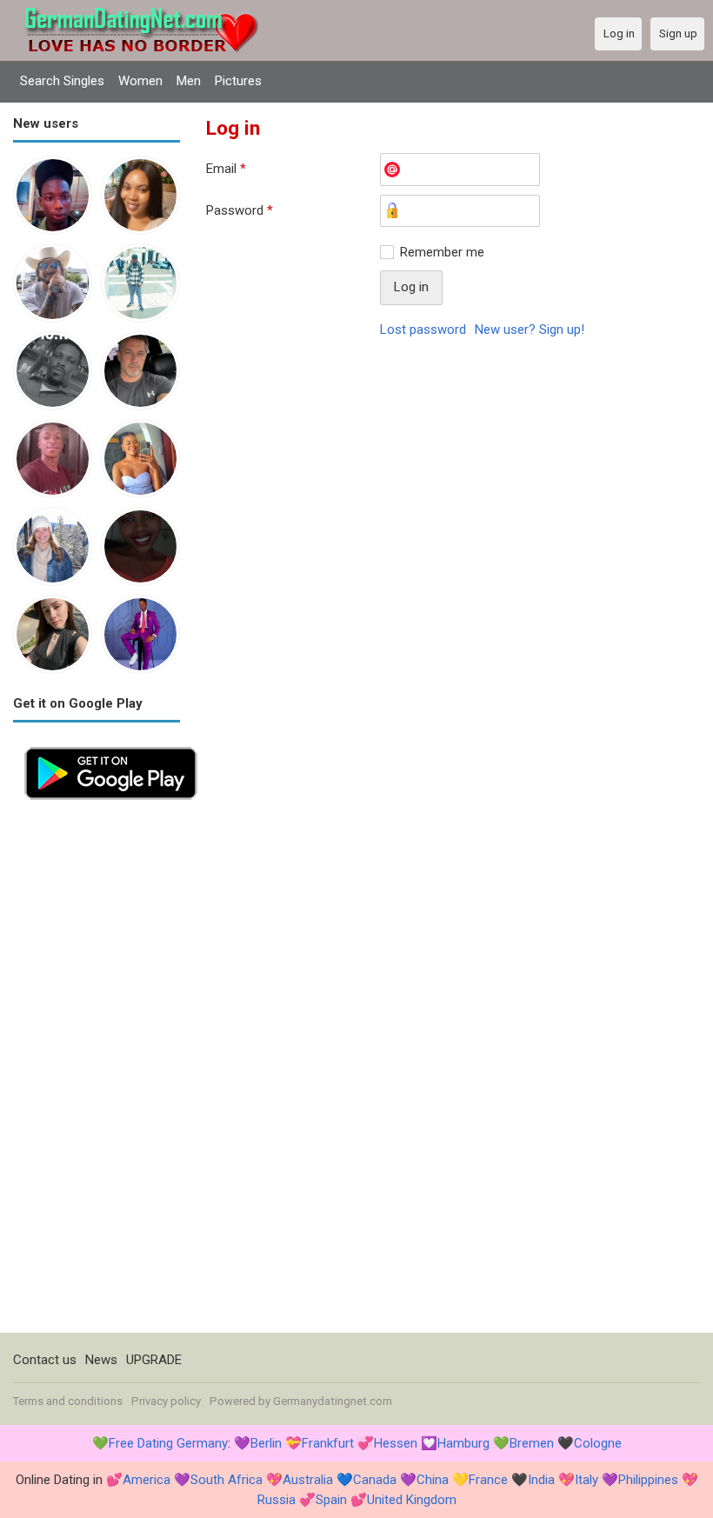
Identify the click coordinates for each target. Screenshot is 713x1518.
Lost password (423, 329)
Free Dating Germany (168, 1443)
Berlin (266, 1443)
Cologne (598, 1443)
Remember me (442, 252)
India (541, 1480)
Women (140, 81)
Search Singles (62, 81)
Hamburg (463, 1443)
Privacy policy (166, 1401)
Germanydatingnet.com (332, 1401)
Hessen (395, 1443)
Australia (308, 1480)
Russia (276, 1500)
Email (226, 168)
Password (239, 210)
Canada (374, 1480)
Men (189, 81)
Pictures (238, 81)
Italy (586, 1480)
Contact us (45, 1360)
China (432, 1480)
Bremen (532, 1443)
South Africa (226, 1480)
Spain (331, 1500)
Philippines (648, 1480)
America (146, 1480)
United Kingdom (411, 1500)
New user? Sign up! (529, 329)
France (488, 1480)
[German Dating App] (111, 745)
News (101, 1360)
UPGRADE (154, 1360)
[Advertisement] (96, 1072)
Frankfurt (328, 1443)
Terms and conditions (68, 1401)
